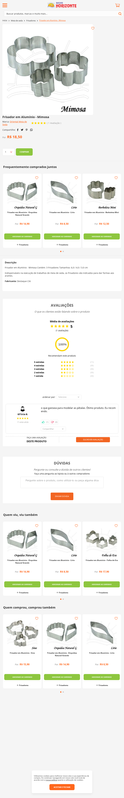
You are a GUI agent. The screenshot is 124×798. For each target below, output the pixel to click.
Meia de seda (17, 21)
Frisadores (31, 21)
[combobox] (63, 14)
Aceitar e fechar (62, 787)
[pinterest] (27, 130)
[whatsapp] (31, 130)
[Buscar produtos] (120, 14)
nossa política (51, 780)
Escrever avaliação (93, 439)
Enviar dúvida (62, 496)
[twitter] (22, 130)
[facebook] (17, 130)
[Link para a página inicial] (4, 20)
